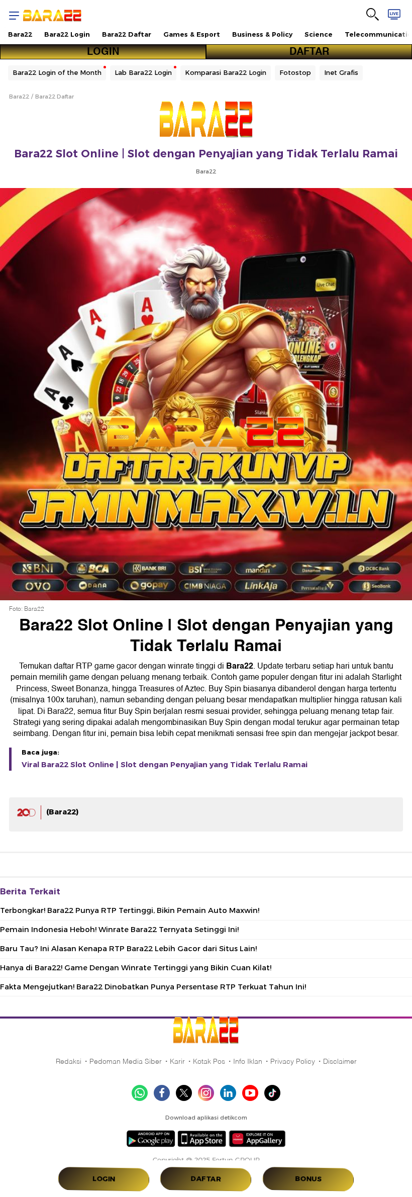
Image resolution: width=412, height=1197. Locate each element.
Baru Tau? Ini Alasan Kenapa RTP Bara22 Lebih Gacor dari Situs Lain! (128, 948)
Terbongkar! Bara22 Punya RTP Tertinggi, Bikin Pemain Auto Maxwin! (129, 910)
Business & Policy (262, 34)
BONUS (308, 1179)
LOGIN (103, 51)
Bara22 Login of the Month (57, 72)
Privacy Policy (292, 1061)
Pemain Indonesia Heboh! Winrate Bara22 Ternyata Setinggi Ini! (119, 929)
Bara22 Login (67, 34)
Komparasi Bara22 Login (225, 72)
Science (318, 34)
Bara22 (20, 34)
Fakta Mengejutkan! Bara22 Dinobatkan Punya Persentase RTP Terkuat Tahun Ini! (153, 986)
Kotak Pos (209, 1061)
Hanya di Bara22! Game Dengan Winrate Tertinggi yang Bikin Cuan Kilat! (135, 967)
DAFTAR (309, 51)
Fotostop (295, 72)
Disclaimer (340, 1061)
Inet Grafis (341, 72)
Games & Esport (191, 34)
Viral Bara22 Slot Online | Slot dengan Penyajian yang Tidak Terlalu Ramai (164, 764)
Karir (177, 1061)
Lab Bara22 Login (143, 72)
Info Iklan (247, 1061)
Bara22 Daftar (126, 34)
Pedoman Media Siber (125, 1061)
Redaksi (68, 1061)
